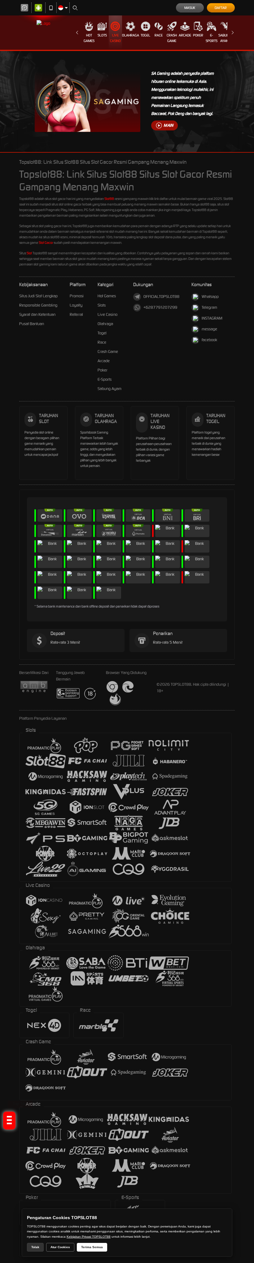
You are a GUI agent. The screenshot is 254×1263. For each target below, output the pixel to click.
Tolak (35, 1247)
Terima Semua (92, 1247)
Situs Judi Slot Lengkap (38, 296)
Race (159, 35)
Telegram (209, 307)
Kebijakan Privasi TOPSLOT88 (89, 1236)
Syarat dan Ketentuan (37, 314)
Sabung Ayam (224, 38)
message (209, 329)
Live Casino (115, 38)
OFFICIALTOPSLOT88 (161, 296)
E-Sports (211, 38)
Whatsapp (210, 296)
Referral (76, 314)
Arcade (185, 35)
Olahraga (130, 35)
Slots (102, 35)
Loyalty (76, 305)
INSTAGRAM (212, 318)
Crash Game (172, 38)
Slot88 (109, 199)
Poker (198, 35)
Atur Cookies (60, 1247)
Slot (29, 253)
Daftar (221, 8)
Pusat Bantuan (31, 323)
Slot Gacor (46, 242)
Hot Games (89, 38)
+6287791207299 (160, 307)
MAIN (168, 125)
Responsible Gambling (38, 305)
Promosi (77, 296)
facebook (209, 339)
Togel (145, 35)
